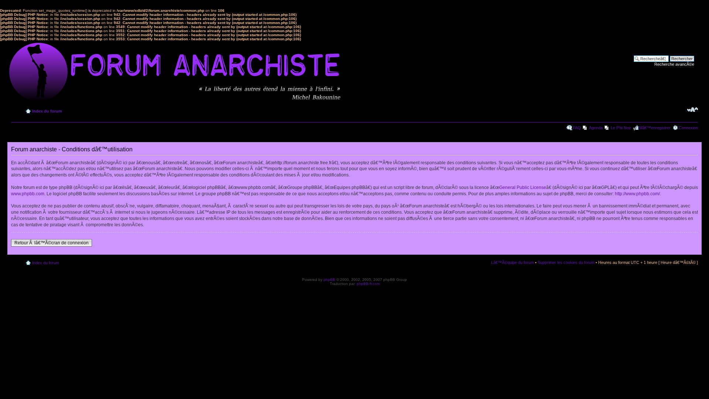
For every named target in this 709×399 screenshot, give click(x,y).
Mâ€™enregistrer (655, 127)
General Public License (522, 187)
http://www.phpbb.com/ (637, 193)
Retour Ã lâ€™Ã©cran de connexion (51, 242)
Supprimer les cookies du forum (566, 262)
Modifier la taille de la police (692, 109)
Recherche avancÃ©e (674, 64)
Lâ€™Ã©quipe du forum (512, 262)
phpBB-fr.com (368, 284)
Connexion (688, 127)
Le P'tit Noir (621, 127)
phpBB (329, 280)
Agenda (596, 127)
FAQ (577, 127)
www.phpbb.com (27, 193)
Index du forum (47, 111)
